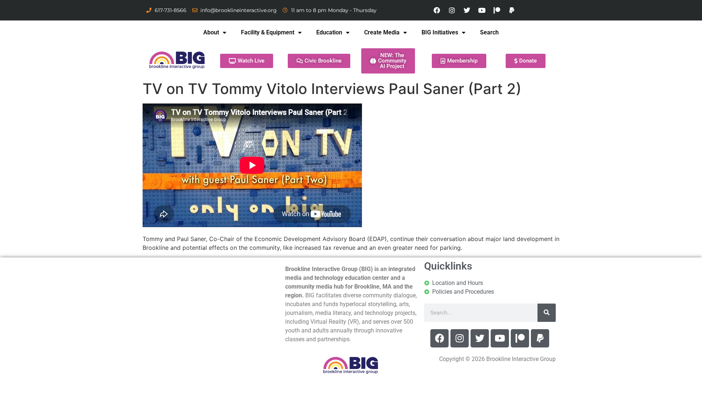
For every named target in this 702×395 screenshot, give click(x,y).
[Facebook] (437, 10)
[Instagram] (451, 10)
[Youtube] (481, 10)
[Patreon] (496, 10)
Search (489, 32)
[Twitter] (466, 10)
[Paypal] (511, 10)
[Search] (546, 313)
